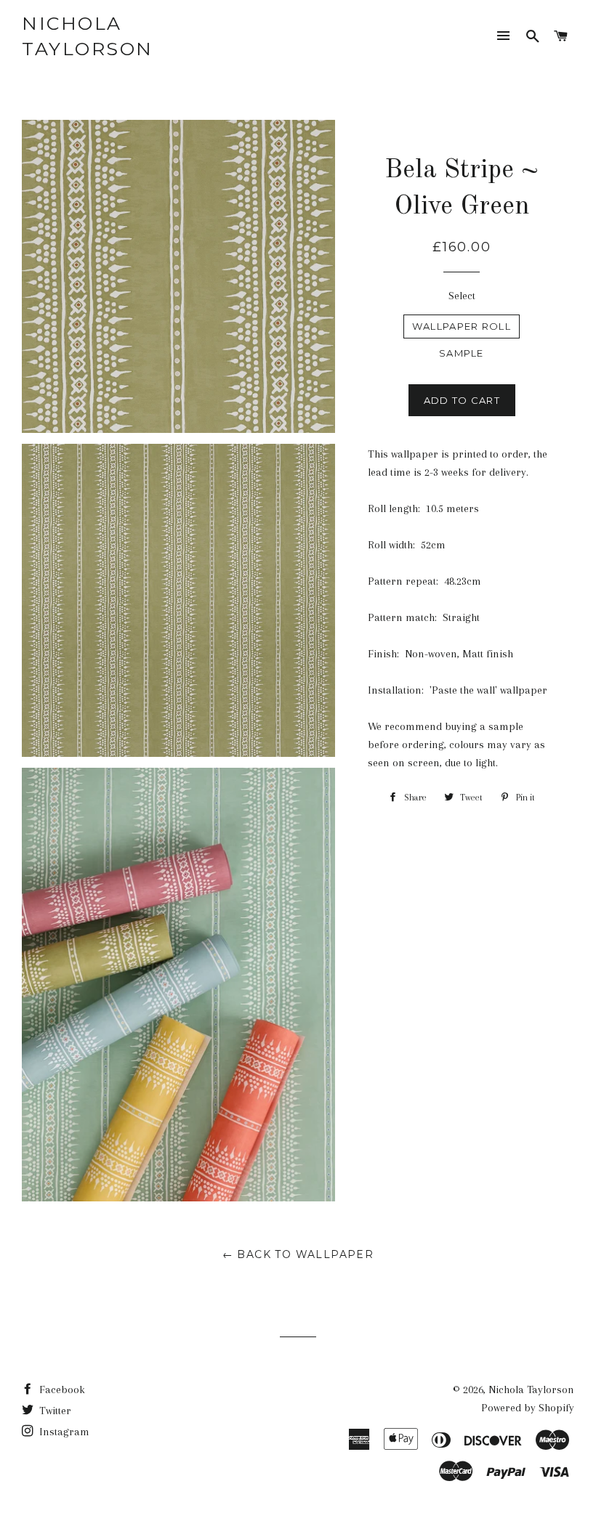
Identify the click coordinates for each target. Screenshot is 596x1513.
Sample (461, 353)
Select (461, 295)
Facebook (60, 1389)
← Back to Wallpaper (298, 1254)
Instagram (62, 1431)
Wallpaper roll (461, 326)
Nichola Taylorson (87, 36)
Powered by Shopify (527, 1407)
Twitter (53, 1410)
